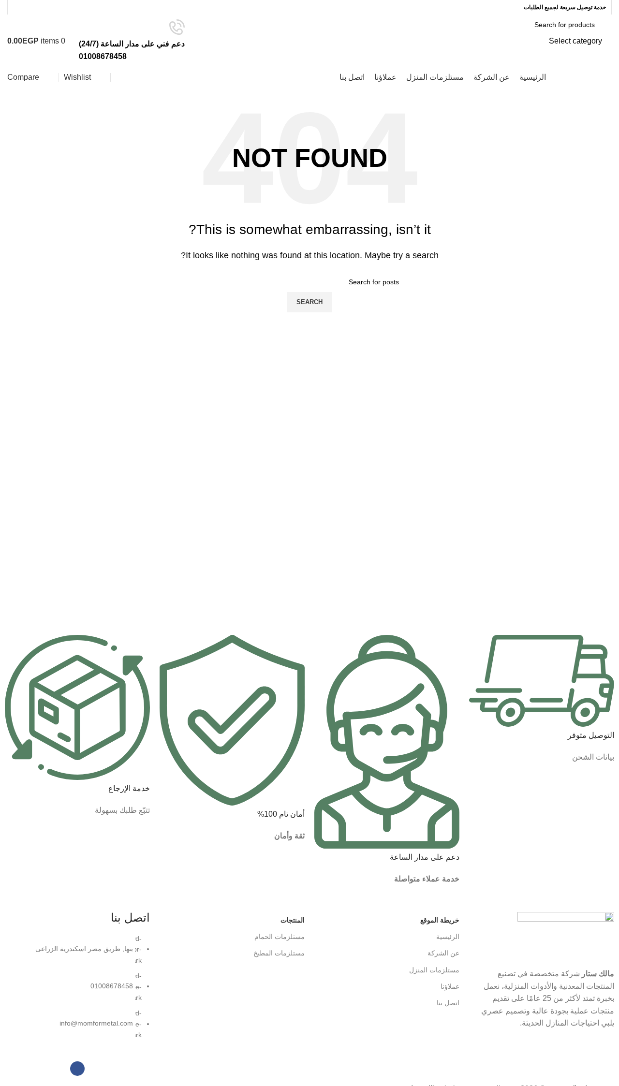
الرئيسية (447, 936)
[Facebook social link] (19, 7)
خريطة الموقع (439, 920)
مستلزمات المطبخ (279, 953)
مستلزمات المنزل (434, 970)
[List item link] (77, 991)
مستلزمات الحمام (279, 936)
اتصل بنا (448, 1003)
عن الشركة (443, 953)
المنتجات (292, 920)
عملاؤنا (450, 986)
